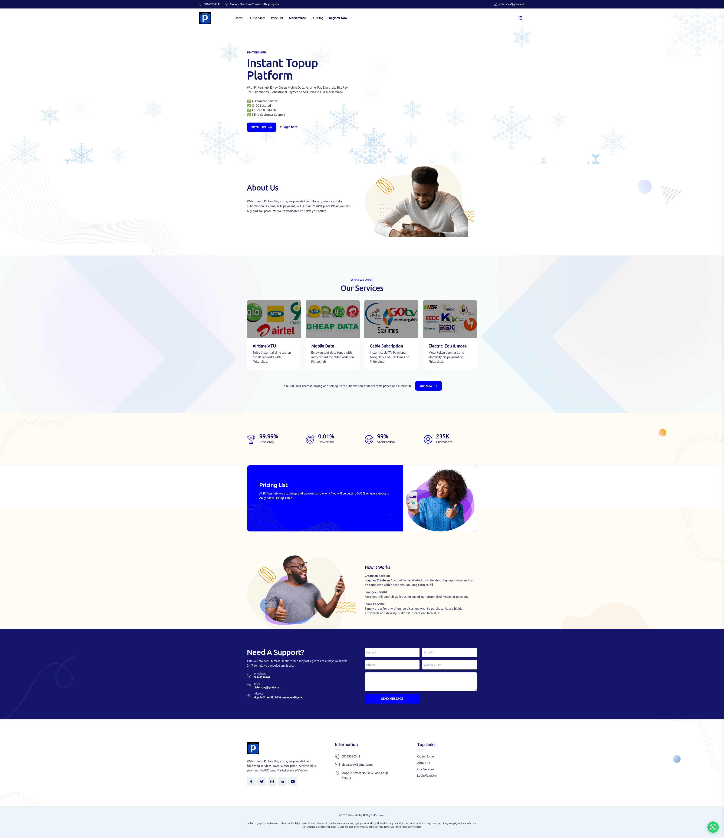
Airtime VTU (264, 345)
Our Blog (317, 18)
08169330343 (212, 4)
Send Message (392, 698)
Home (239, 18)
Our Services (256, 18)
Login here (290, 127)
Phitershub (354, 815)
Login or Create (375, 580)
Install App (259, 127)
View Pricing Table (279, 498)
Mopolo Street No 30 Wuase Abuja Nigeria (278, 697)
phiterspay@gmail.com (512, 4)
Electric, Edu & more (448, 345)
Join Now (426, 385)
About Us (423, 762)
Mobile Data (322, 345)
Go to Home (425, 756)
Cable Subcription (386, 345)
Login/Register (427, 775)
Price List (277, 18)
